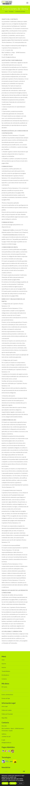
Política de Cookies (7, 710)
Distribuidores (5, 675)
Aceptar (5, 783)
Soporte (4, 663)
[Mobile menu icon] (27, 3)
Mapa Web (4, 718)
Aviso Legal (5, 706)
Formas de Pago (6, 698)
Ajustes (20, 783)
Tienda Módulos (6, 671)
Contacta (4, 679)
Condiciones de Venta (7, 690)
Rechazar (13, 783)
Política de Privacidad (7, 714)
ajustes (21, 780)
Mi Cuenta (4, 687)
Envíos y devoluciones (7, 694)
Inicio (3, 659)
